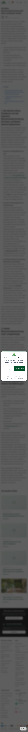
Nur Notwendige (8, 368)
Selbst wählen (14, 373)
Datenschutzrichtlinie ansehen (14, 376)
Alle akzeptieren (20, 368)
